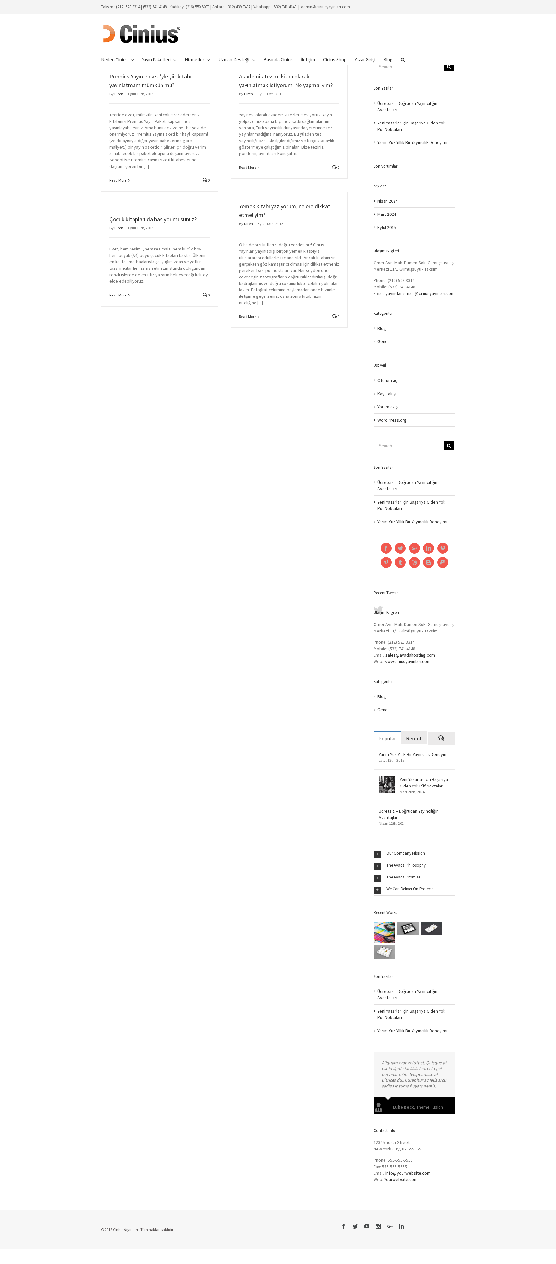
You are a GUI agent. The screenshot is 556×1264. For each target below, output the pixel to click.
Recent (414, 738)
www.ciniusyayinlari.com (407, 661)
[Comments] (441, 738)
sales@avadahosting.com (410, 655)
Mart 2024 (386, 214)
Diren (118, 93)
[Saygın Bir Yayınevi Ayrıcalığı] (431, 928)
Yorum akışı (388, 407)
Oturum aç (387, 380)
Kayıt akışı (386, 393)
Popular (387, 738)
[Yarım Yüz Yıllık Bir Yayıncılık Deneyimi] (408, 928)
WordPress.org (392, 420)
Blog (381, 328)
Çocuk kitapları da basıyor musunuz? (153, 219)
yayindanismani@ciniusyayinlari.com (420, 293)
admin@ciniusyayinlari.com (325, 7)
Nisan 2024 (387, 201)
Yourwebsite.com (401, 1185)
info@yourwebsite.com (408, 1179)
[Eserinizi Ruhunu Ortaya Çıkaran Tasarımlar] (385, 951)
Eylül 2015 (386, 227)
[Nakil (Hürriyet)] (385, 932)
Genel (383, 341)
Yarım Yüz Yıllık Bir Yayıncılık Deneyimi (412, 142)
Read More (117, 180)
